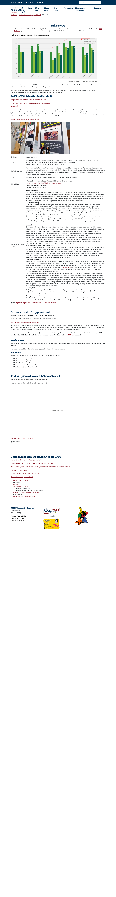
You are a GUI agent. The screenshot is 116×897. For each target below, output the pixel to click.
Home (30, 8)
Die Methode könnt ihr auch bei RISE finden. (25, 119)
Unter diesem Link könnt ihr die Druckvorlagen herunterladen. (31, 103)
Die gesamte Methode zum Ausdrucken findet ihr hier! (28, 100)
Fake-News (16, 484)
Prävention (68, 8)
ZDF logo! (71, 335)
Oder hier (14, 106)
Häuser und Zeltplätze (79, 9)
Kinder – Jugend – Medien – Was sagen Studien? (26, 460)
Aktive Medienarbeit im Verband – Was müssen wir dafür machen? (32, 463)
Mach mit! (46, 9)
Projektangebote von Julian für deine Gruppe (25, 473)
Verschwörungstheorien (21, 486)
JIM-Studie (17, 31)
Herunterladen (27, 438)
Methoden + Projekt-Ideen (19, 470)
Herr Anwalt (67, 267)
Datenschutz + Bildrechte (21, 480)
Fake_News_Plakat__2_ (16, 438)
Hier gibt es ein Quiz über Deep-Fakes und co (25, 322)
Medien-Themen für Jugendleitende (30, 15)
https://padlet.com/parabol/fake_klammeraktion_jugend (44, 183)
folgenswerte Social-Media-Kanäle (24, 496)
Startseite (14, 15)
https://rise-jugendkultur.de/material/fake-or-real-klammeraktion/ (36, 303)
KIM (100, 29)
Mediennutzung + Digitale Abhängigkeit (26, 492)
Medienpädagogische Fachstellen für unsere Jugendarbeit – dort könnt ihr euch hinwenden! (40, 467)
